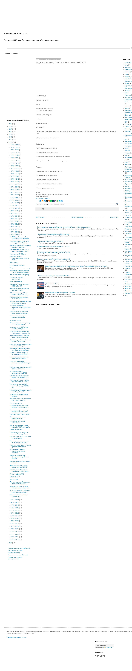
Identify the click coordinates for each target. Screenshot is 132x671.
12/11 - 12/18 (15, 150)
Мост (126, 155)
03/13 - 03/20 (15, 513)
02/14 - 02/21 (15, 523)
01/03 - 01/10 (15, 539)
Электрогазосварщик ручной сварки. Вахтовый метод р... (19, 376)
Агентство (128, 67)
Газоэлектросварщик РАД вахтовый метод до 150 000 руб (19, 386)
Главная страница (11, 53)
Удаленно (128, 274)
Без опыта (128, 79)
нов (126, 160)
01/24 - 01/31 (15, 531)
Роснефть (128, 222)
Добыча (127, 115)
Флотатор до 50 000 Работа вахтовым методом (19, 328)
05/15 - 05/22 (15, 226)
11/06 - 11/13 (15, 163)
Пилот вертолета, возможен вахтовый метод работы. (19, 433)
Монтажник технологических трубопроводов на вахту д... (19, 380)
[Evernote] (51, 201)
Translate (109, 648)
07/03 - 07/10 (15, 208)
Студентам (128, 261)
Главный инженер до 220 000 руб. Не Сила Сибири (20, 437)
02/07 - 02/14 (15, 526)
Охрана (127, 184)
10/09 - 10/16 (15, 174)
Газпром (127, 106)
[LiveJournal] (53, 201)
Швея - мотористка (16, 429)
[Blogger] (49, 201)
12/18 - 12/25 (15, 147)
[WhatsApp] (57, 201)
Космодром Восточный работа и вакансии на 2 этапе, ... (20, 302)
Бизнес (127, 83)
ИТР (126, 122)
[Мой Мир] (45, 201)
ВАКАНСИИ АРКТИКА (15, 33)
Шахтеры (128, 279)
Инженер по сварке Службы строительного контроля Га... (20, 487)
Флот (126, 277)
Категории (128, 124)
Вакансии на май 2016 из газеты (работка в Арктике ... (20, 246)
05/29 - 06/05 (15, 221)
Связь (127, 231)
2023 (10, 124)
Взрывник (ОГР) (15, 476)
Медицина (128, 141)
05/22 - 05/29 (15, 224)
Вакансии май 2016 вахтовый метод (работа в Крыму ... (19, 242)
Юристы (127, 293)
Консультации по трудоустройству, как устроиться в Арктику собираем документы (63, 227)
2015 (10, 543)
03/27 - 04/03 (15, 508)
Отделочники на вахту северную (20, 268)
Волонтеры (128, 97)
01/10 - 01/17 (15, 537)
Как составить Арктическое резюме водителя (60, 292)
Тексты (127, 264)
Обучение (128, 179)
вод (126, 92)
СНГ (126, 247)
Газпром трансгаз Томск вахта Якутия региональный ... (20, 482)
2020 (10, 132)
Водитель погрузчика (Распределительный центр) (53, 259)
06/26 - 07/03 (15, 211)
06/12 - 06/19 (15, 216)
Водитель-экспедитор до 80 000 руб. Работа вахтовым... (20, 446)
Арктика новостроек (51, 283)
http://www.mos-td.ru (43, 198)
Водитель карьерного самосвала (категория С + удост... (20, 345)
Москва (127, 153)
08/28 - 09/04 (15, 189)
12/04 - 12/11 (15, 152)
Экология (128, 284)
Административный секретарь (20, 275)
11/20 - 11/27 (15, 158)
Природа (127, 191)
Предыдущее (114, 217)
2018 (10, 137)
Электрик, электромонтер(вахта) (19, 548)
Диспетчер (128, 113)
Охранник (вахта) (14, 552)
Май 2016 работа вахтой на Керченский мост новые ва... (20, 237)
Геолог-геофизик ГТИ (17, 474)
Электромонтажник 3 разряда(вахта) (15, 558)
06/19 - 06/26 (15, 213)
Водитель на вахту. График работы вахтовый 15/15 (18, 466)
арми (126, 74)
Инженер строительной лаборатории (17, 422)
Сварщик (128, 229)
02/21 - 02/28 (15, 521)
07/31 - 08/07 (15, 197)
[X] (47, 201)
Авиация (127, 63)
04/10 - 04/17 (15, 502)
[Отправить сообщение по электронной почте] (42, 209)
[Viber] (55, 201)
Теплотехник (14, 479)
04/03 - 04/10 (15, 505)
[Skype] (59, 201)
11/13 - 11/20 (15, 160)
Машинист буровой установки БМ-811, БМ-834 (19, 285)
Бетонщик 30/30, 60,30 (17, 265)
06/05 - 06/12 (15, 218)
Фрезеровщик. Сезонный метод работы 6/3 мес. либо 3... (20, 340)
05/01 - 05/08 (15, 232)
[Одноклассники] (42, 201)
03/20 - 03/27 (15, 510)
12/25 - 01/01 (15, 144)
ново (126, 162)
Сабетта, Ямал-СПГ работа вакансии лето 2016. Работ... (20, 470)
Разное (127, 215)
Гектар (127, 108)
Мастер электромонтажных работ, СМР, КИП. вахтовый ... (20, 426)
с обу (126, 224)
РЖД (126, 219)
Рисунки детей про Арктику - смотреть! (50, 241)
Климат (127, 126)
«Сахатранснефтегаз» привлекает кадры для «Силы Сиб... (20, 307)
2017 (10, 139)
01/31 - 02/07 (15, 529)
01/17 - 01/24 (15, 534)
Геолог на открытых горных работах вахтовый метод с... (19, 353)
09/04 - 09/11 (15, 187)
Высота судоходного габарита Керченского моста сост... (20, 491)
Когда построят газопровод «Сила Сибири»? (19, 298)
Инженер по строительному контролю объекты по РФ (19, 410)
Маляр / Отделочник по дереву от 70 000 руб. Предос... (20, 323)
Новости (127, 164)
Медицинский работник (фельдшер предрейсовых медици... (19, 457)
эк (125, 281)
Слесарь (127, 244)
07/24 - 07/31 (15, 200)
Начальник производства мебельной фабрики (18, 316)
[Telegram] (62, 201)
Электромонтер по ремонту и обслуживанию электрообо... (20, 332)
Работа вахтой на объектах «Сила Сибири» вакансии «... (19, 312)
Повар (127, 186)
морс (126, 148)
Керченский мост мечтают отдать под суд (18, 495)
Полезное (128, 188)
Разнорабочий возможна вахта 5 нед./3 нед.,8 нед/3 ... (20, 391)
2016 (10, 142)
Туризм (127, 272)
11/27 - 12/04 (15, 155)
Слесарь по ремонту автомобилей (16, 278)
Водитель (128, 95)
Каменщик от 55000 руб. (18, 254)
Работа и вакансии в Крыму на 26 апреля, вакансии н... (20, 368)
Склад (127, 242)
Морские (127, 150)
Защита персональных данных (16, 637)
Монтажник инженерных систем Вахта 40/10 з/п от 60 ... (20, 399)
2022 (10, 126)
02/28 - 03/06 (15, 518)
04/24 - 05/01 (15, 234)
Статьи (127, 249)
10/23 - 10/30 (15, 168)
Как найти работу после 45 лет (20, 414)
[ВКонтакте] (40, 201)
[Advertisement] (58, 13)
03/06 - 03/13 (15, 515)
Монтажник (14, 262)
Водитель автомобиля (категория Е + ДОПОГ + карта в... (20, 363)
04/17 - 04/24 (15, 500)
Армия (127, 76)
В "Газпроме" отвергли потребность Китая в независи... (17, 451)
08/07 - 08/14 (15, 195)
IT (125, 295)
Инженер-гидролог (16, 403)
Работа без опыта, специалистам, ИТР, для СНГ (54, 246)
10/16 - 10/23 (15, 171)
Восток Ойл (128, 99)
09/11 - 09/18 (15, 184)
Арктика (127, 72)
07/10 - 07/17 (15, 205)
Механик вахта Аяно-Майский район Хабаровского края (19, 336)
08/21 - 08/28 (15, 192)
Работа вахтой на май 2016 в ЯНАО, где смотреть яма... (19, 250)
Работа (127, 210)
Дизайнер (128, 110)
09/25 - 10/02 (15, 179)
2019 (10, 134)
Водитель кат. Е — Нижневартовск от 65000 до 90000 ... (19, 258)
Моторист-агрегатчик (15, 550)
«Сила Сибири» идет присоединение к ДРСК (18, 372)
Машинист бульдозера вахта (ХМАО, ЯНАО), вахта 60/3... (19, 271)
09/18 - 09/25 (15, 181)
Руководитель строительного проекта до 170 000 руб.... (19, 441)
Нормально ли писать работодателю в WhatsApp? (54, 276)
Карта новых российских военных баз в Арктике (53, 234)
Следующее (40, 217)
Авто (126, 65)
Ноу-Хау (127, 167)
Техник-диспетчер (16, 282)
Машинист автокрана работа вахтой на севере (19, 289)
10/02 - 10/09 (15, 176)
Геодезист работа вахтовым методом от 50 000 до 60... (19, 406)
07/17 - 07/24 (15, 203)
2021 (10, 129)
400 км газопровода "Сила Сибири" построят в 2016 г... (19, 293)
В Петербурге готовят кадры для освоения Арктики (53, 252)
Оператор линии (15, 320)
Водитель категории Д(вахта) (18, 555)
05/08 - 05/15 (15, 229)
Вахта (127, 90)
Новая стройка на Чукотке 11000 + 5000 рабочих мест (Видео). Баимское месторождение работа (76, 266)
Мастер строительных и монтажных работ (17, 417)
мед (126, 139)
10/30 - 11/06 (15, 166)
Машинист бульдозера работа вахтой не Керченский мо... (20, 349)
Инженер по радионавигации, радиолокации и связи (19, 357)
